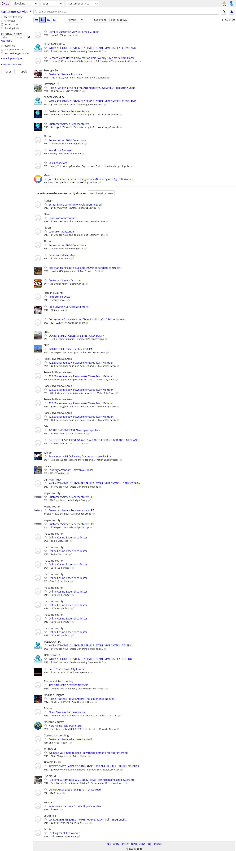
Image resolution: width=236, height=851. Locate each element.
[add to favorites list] (46, 32)
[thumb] (42, 19)
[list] (36, 19)
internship (9, 45)
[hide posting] (77, 35)
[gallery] (49, 19)
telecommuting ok (13, 49)
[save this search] (232, 12)
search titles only (13, 16)
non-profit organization (16, 53)
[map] (55, 19)
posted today (11, 24)
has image (9, 20)
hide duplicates (12, 28)
